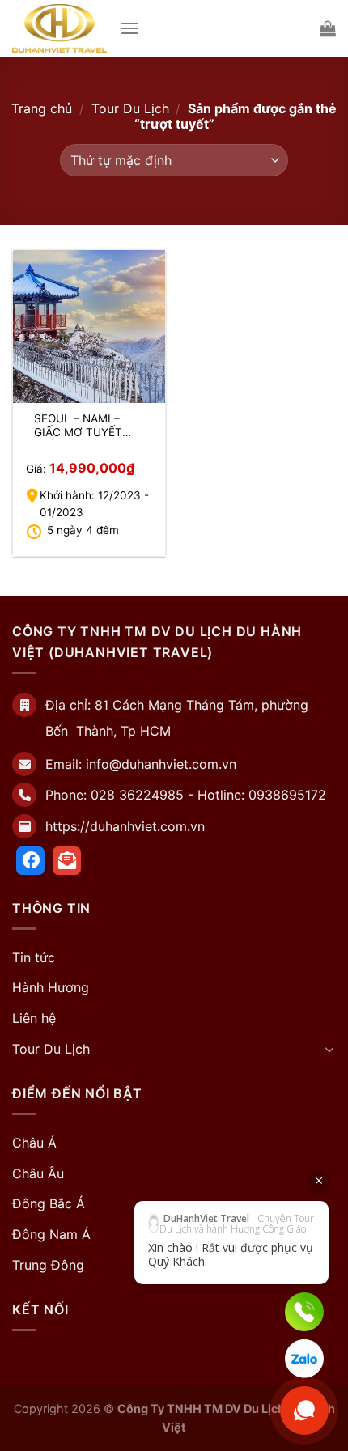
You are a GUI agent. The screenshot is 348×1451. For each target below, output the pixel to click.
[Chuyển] (329, 1049)
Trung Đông (48, 1265)
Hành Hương (50, 987)
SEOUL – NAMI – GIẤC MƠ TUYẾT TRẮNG (78, 426)
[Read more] (30, 860)
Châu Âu (38, 1173)
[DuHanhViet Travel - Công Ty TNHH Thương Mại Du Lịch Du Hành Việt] (60, 28)
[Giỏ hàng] (328, 28)
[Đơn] (129, 28)
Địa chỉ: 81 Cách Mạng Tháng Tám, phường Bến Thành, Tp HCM (176, 718)
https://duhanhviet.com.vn (125, 826)
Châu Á (34, 1143)
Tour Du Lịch (130, 108)
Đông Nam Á (51, 1234)
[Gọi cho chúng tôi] (304, 1311)
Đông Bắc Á (48, 1203)
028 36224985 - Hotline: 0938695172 (208, 795)
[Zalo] (304, 1358)
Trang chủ (41, 108)
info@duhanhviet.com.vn (161, 764)
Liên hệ (34, 1018)
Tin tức (33, 957)
